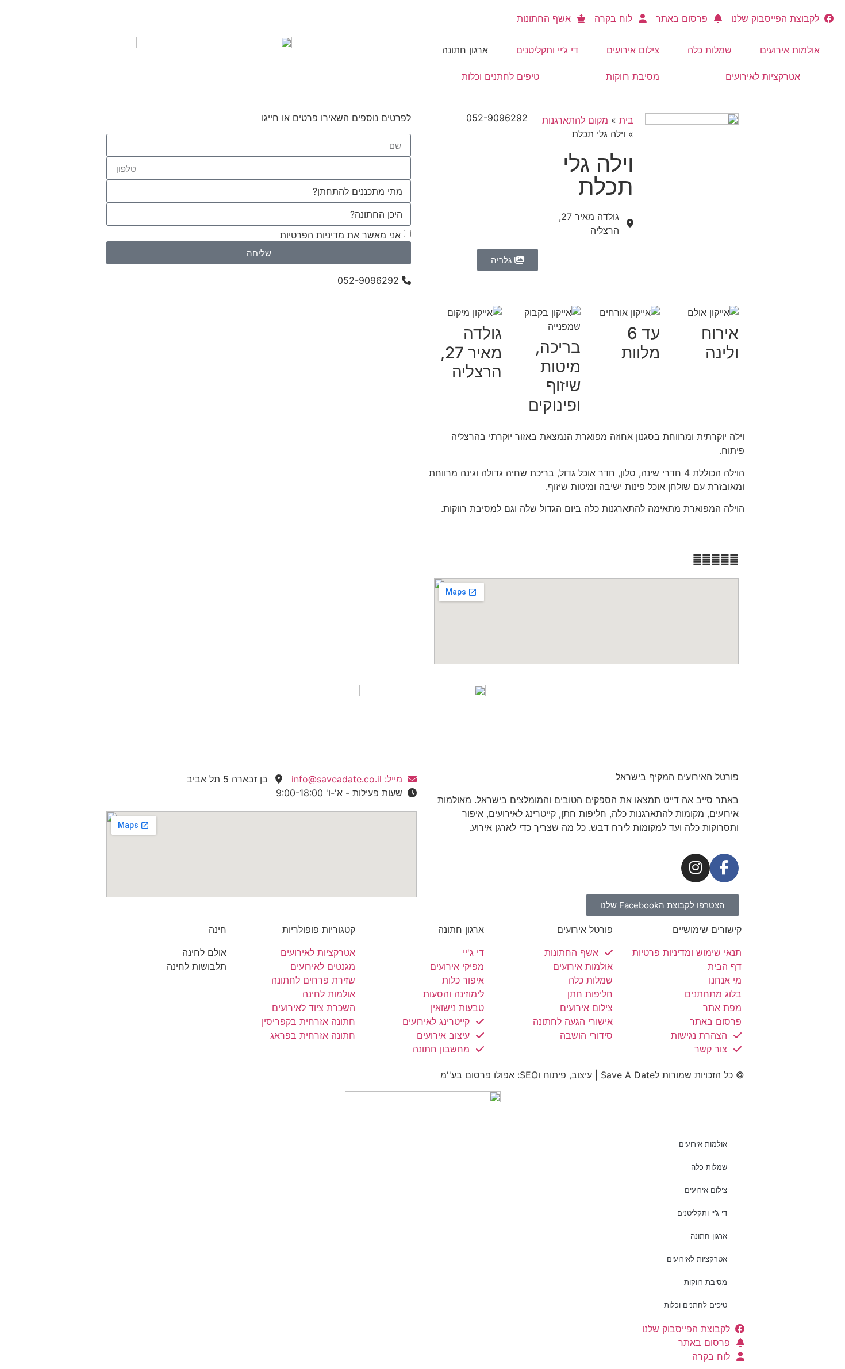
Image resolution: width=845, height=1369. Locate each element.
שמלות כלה (709, 50)
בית (626, 120)
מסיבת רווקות (632, 76)
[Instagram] (695, 868)
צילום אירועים (632, 50)
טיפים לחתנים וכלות (500, 76)
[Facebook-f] (724, 868)
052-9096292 (497, 118)
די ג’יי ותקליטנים (547, 50)
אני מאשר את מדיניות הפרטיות (340, 235)
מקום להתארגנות (575, 120)
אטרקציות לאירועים (762, 76)
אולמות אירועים (790, 50)
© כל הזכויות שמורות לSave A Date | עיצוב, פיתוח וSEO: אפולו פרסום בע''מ (592, 1075)
